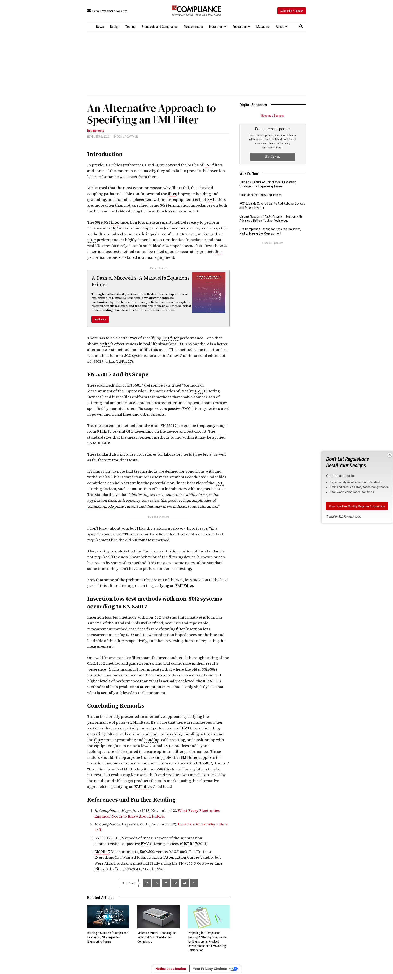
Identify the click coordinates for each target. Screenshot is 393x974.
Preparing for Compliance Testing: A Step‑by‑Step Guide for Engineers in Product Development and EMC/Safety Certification (207, 941)
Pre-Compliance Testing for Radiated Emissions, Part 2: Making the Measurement (270, 231)
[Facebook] (166, 883)
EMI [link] (207, 165)
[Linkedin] (147, 883)
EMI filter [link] (170, 338)
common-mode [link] (100, 506)
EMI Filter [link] (184, 585)
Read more (100, 319)
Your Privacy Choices (210, 969)
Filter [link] (99, 869)
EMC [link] (199, 391)
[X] (156, 883)
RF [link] (115, 228)
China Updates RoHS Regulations (260, 195)
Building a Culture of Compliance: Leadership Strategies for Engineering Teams (108, 937)
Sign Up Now (272, 156)
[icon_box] (107, 11)
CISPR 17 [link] (124, 361)
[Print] (185, 883)
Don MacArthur (127, 136)
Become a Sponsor (272, 115)
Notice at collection (170, 969)
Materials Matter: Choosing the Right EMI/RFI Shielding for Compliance (156, 937)
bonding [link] (203, 194)
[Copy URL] (194, 883)
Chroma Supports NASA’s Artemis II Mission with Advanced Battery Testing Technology (270, 218)
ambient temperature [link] (161, 734)
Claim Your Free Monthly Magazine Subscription (357, 506)
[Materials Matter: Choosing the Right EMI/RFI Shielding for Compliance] (158, 916)
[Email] (175, 883)
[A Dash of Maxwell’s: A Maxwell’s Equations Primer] (209, 292)
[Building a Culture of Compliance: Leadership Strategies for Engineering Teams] (108, 916)
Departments (95, 130)
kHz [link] (103, 431)
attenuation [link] (150, 687)
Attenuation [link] (175, 857)
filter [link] (172, 194)
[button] (301, 26)
